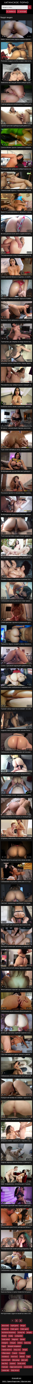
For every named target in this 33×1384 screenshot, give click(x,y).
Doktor (20, 1343)
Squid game (14, 1325)
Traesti (14, 1353)
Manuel (22, 1356)
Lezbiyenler (18, 1336)
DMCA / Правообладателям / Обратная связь (16, 1381)
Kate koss (14, 1356)
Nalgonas (15, 1339)
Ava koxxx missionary (8, 1332)
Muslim (4, 1336)
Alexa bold (5, 1325)
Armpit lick (5, 1329)
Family (11, 1336)
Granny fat (21, 1332)
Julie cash (24, 1360)
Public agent (24, 1329)
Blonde (22, 1339)
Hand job (5, 1367)
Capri (28, 1356)
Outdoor (12, 1363)
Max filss (5, 1363)
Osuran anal (28, 1367)
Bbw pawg (15, 1360)
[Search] (29, 7)
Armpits (29, 1332)
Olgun (4, 1346)
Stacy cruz (17, 1350)
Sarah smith (21, 1363)
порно (16, 3)
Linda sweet (6, 1339)
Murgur (23, 1325)
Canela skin (5, 1370)
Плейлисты (11, 11)
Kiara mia (27, 1343)
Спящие (12, 1343)
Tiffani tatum (6, 1353)
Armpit (25, 1350)
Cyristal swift (6, 1360)
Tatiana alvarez (7, 1350)
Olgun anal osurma (16, 1367)
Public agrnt (14, 1329)
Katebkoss (5, 1356)
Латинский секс (16, 1378)
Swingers (5, 1343)
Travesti (22, 1353)
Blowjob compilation (14, 1346)
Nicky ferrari (15, 1370)
